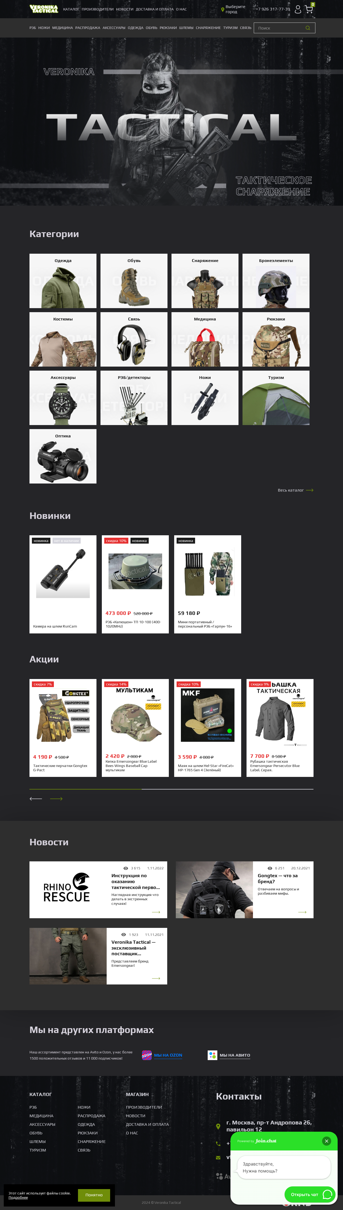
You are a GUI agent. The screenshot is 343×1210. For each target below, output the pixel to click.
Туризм (230, 27)
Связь (245, 27)
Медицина (62, 27)
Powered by (246, 1141)
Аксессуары (114, 27)
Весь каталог (291, 490)
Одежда (135, 27)
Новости (124, 9)
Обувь (151, 27)
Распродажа (87, 27)
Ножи (44, 27)
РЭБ (32, 27)
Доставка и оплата (155, 9)
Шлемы (186, 27)
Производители (98, 9)
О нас (181, 9)
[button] (56, 799)
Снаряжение (208, 27)
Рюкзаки (168, 27)
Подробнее (18, 1197)
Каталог (71, 9)
